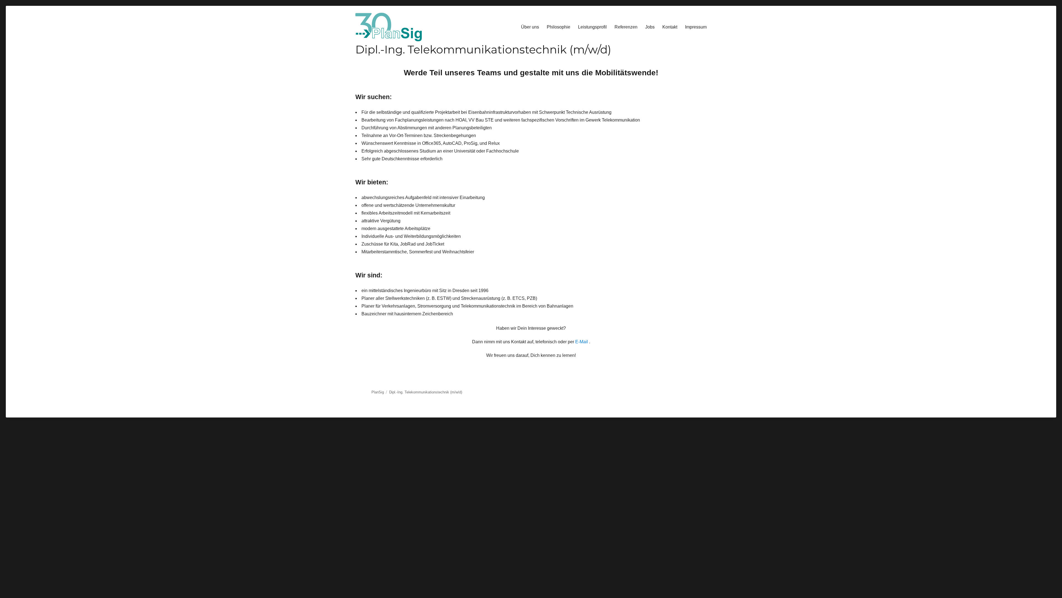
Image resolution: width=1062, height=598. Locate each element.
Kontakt (669, 27)
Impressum (696, 27)
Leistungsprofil (592, 27)
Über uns (530, 27)
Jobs (650, 27)
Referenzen (626, 27)
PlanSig (377, 392)
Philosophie (558, 27)
